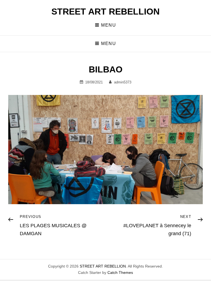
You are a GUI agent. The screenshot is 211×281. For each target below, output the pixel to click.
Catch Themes (120, 272)
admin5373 (122, 82)
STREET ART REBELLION (105, 11)
